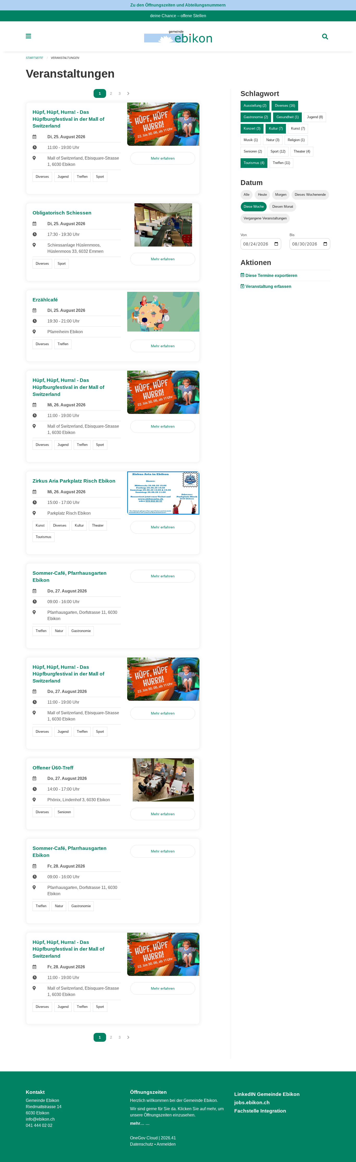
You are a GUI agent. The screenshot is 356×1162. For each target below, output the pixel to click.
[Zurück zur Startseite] (178, 36)
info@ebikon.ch (40, 1119)
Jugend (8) (315, 117)
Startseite (34, 57)
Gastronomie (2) (256, 117)
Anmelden (166, 1144)
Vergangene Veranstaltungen (265, 218)
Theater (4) (302, 151)
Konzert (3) (252, 128)
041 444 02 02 (39, 1125)
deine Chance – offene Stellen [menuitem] (180, 16)
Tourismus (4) (254, 163)
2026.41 (168, 1138)
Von (244, 235)
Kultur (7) (276, 128)
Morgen (280, 195)
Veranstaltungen (65, 57)
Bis (292, 235)
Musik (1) (251, 140)
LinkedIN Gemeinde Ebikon (267, 1094)
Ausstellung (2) (255, 106)
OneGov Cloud (144, 1138)
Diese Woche (254, 207)
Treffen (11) (281, 163)
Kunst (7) (298, 128)
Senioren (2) (253, 151)
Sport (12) (278, 151)
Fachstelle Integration (260, 1111)
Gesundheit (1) (288, 117)
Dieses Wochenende (310, 195)
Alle (246, 195)
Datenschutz (141, 1144)
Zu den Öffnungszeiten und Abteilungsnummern (178, 5)
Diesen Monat (282, 207)
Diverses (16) (285, 106)
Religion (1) (296, 140)
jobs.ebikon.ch (252, 1102)
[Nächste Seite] (128, 93)
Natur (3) (272, 140)
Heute (262, 195)
